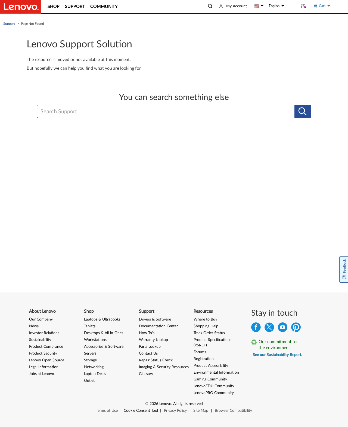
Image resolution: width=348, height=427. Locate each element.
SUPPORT (75, 6)
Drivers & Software (155, 319)
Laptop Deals (95, 374)
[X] (269, 328)
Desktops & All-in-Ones (103, 333)
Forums (200, 352)
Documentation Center (158, 326)
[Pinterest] (296, 328)
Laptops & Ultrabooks (102, 319)
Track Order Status (209, 333)
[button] (210, 6)
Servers (90, 353)
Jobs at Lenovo (41, 374)
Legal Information (43, 367)
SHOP (54, 6)
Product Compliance (46, 347)
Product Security (43, 353)
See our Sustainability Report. (277, 355)
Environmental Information (216, 372)
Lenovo (165, 404)
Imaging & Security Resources (164, 367)
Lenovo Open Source (46, 360)
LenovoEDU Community (214, 386)
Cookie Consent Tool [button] (141, 411)
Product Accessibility (211, 366)
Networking (94, 367)
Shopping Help (206, 326)
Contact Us (148, 353)
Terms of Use (107, 411)
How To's (146, 333)
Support (9, 23)
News (34, 326)
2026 (154, 404)
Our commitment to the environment (278, 345)
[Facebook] (256, 328)
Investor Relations (44, 333)
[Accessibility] (291, 6)
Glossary (146, 374)
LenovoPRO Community (214, 393)
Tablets (89, 326)
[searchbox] (148, 111)
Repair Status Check (156, 360)
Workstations (95, 340)
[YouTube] (282, 328)
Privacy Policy (175, 411)
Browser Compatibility (233, 411)
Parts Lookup (150, 347)
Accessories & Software (103, 347)
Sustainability (40, 340)
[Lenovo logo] (20, 7)
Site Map (200, 411)
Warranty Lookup (153, 340)
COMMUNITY (104, 6)
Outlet (89, 381)
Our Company (41, 319)
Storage (90, 360)
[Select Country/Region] (259, 6)
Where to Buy (205, 319)
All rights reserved (188, 404)
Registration (204, 359)
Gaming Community (210, 379)
